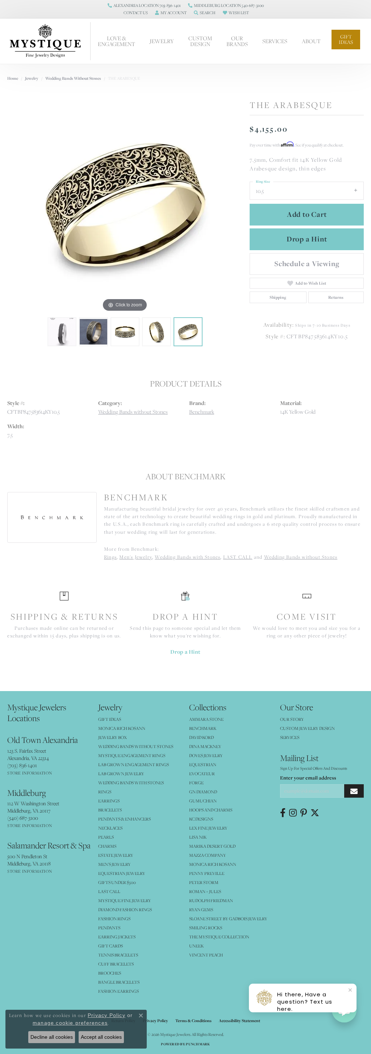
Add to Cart (307, 214)
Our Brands (237, 40)
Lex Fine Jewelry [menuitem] (208, 828)
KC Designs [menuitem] (201, 819)
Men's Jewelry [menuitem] (114, 864)
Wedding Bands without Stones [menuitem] (135, 746)
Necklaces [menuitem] (110, 828)
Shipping (278, 297)
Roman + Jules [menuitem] (205, 891)
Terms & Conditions (193, 1021)
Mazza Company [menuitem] (207, 855)
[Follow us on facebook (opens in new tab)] (282, 813)
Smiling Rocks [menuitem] (205, 928)
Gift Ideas (346, 39)
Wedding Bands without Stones (73, 78)
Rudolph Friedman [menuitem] (211, 900)
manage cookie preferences (70, 1023)
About (311, 41)
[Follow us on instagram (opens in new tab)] (293, 813)
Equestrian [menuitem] (202, 764)
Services (274, 41)
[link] (144, 5)
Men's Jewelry (135, 557)
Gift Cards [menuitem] (110, 946)
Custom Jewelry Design (307, 728)
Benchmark (201, 411)
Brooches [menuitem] (109, 973)
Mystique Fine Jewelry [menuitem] (124, 900)
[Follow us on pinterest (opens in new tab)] (303, 813)
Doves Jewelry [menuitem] (206, 755)
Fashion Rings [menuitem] (114, 918)
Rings (110, 557)
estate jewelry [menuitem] (115, 855)
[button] (135, 12)
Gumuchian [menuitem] (203, 801)
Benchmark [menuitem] (202, 728)
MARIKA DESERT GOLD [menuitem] (212, 846)
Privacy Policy (155, 1021)
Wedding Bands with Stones (187, 557)
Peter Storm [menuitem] (203, 882)
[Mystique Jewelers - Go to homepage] (49, 41)
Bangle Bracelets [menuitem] (118, 982)
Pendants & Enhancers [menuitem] (124, 819)
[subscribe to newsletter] (354, 791)
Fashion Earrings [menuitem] (118, 991)
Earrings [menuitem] (109, 801)
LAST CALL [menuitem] (109, 891)
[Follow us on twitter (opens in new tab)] (314, 813)
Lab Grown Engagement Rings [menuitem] (133, 764)
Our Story (292, 719)
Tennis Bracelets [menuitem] (118, 955)
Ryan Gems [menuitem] (201, 909)
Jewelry (162, 41)
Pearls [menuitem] (106, 837)
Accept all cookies (101, 1037)
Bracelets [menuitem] (110, 810)
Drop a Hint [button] (307, 239)
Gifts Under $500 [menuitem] (117, 882)
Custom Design (200, 40)
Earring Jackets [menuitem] (117, 937)
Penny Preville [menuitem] (206, 873)
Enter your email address (308, 777)
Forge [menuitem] (196, 783)
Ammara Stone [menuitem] (206, 719)
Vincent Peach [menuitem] (206, 955)
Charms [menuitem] (107, 846)
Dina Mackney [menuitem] (205, 746)
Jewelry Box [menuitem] (112, 737)
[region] (125, 205)
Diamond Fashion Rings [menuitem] (125, 909)
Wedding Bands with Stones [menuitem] (131, 783)
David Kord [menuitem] (201, 737)
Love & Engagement (116, 40)
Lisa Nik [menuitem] (198, 837)
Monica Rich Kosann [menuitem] (212, 864)
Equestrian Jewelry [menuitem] (121, 873)
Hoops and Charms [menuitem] (210, 810)
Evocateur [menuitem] (202, 773)
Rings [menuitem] (104, 792)
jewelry (31, 78)
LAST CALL (238, 557)
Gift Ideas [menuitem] (109, 719)
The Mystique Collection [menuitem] (219, 937)
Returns (336, 297)
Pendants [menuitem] (109, 928)
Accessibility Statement (239, 1021)
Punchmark (198, 1044)
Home (12, 78)
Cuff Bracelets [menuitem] (116, 964)
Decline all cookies (51, 1037)
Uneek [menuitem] (196, 946)
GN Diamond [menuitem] (203, 792)
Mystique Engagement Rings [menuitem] (131, 755)
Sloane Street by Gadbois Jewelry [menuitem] (228, 918)
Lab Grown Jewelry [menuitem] (121, 773)
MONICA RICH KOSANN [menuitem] (121, 728)
